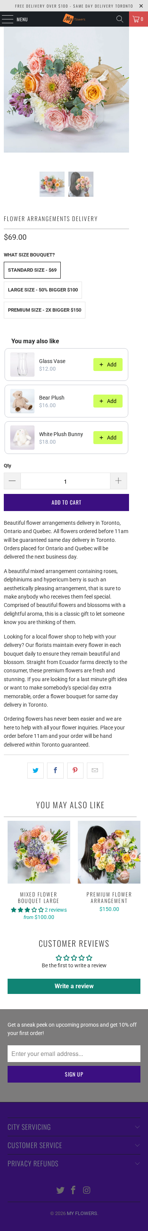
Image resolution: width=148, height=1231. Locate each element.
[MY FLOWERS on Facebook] (73, 1191)
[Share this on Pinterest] (75, 771)
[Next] (123, 99)
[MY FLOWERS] (74, 19)
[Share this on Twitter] (35, 771)
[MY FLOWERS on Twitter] (60, 1191)
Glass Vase (52, 361)
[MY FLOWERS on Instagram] (87, 1191)
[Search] (120, 19)
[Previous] (9, 99)
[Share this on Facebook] (55, 771)
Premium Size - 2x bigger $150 (44, 310)
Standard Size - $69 (32, 270)
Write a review (74, 986)
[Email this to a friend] (95, 771)
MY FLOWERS (82, 1213)
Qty (7, 465)
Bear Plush (52, 398)
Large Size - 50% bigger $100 (43, 290)
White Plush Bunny (61, 434)
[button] (28, 910)
